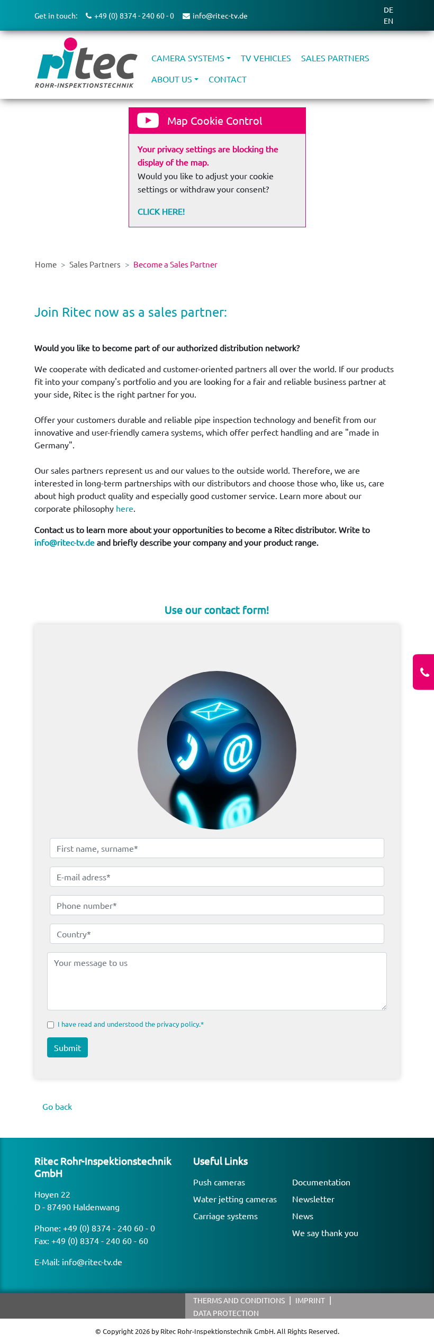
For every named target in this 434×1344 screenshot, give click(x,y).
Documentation (321, 1181)
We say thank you (325, 1232)
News (302, 1215)
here (124, 508)
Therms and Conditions (239, 1300)
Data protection (226, 1313)
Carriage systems (225, 1215)
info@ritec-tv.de (64, 542)
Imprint (310, 1300)
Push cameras (219, 1181)
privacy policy (178, 1023)
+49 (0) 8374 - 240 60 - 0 (109, 1227)
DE (388, 9)
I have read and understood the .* (131, 1023)
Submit (67, 1047)
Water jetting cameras (235, 1198)
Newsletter (313, 1198)
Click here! (161, 211)
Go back (57, 1106)
